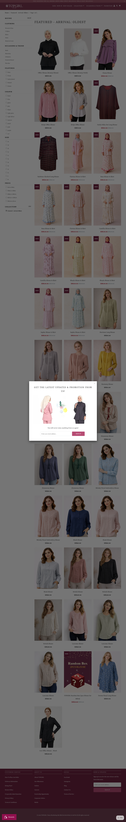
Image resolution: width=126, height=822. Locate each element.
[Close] (95, 383)
